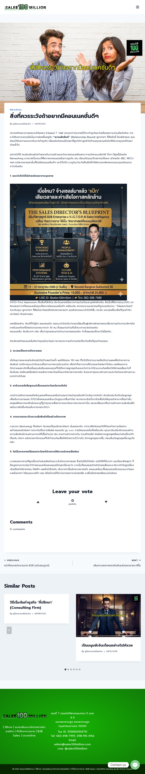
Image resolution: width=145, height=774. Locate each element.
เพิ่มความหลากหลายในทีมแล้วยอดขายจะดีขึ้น (117, 563)
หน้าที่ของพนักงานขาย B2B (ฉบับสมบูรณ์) (26, 563)
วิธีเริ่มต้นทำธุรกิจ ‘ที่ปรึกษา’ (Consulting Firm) (31, 605)
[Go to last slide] (9, 630)
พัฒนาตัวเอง (16, 109)
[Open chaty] (135, 765)
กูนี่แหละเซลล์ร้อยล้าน (22, 123)
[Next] (135, 630)
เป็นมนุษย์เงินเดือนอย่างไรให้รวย (107, 645)
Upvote (38, 502)
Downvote (106, 502)
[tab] (65, 669)
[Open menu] (137, 7)
